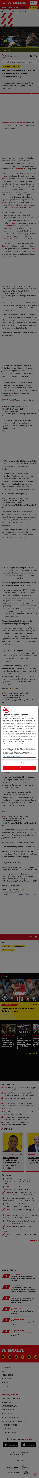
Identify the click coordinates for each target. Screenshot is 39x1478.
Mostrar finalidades (19, 763)
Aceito (19, 767)
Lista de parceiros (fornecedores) (12, 756)
